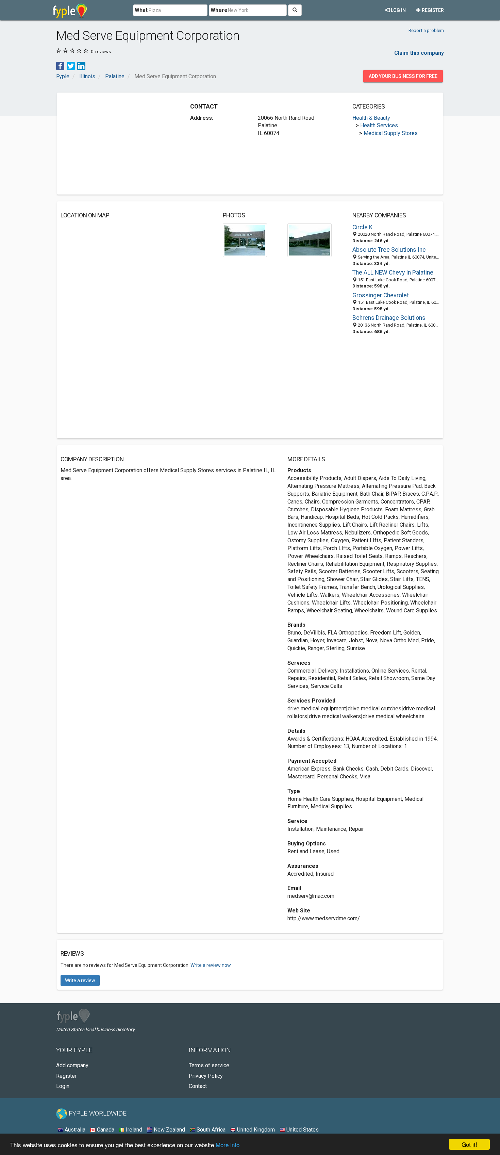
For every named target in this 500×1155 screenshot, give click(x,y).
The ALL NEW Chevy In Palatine (392, 272)
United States (302, 1129)
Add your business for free (403, 76)
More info (227, 1144)
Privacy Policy (206, 1076)
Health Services (379, 125)
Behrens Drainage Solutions (389, 317)
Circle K (362, 227)
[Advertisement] (118, 143)
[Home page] (70, 10)
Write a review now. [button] (211, 965)
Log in (398, 10)
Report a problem (426, 30)
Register (432, 10)
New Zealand (168, 1129)
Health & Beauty (371, 118)
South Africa (210, 1129)
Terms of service (209, 1065)
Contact (198, 1086)
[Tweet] (71, 65)
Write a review (80, 980)
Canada (105, 1129)
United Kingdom (255, 1129)
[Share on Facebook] (60, 65)
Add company (72, 1065)
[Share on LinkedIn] (81, 65)
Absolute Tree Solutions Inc (389, 249)
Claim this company (419, 53)
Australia (74, 1129)
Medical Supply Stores (391, 133)
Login (62, 1086)
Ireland (133, 1129)
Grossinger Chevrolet (380, 295)
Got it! (469, 1144)
